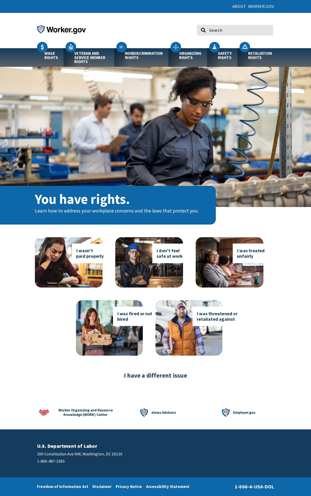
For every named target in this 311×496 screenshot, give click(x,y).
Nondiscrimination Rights (144, 55)
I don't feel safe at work (170, 253)
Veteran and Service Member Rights (89, 57)
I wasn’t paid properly (90, 253)
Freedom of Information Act (62, 486)
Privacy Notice (129, 486)
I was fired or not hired (134, 316)
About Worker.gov (253, 6)
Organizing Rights (190, 55)
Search (200, 23)
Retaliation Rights (260, 55)
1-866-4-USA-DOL (254, 486)
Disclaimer (101, 486)
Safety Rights (225, 55)
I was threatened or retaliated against (217, 316)
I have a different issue (155, 375)
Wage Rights (51, 55)
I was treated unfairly (251, 253)
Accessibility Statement (168, 486)
